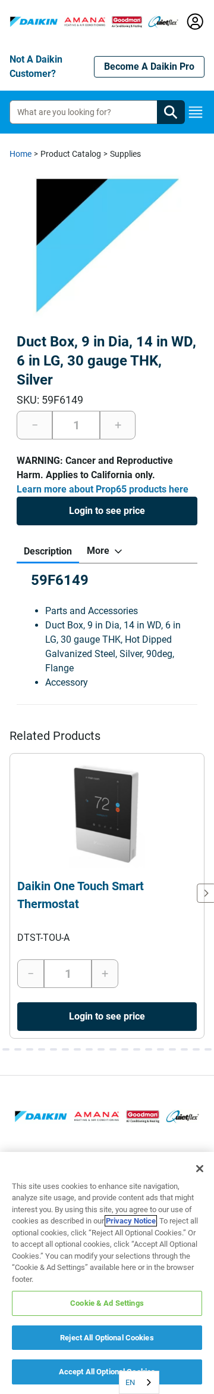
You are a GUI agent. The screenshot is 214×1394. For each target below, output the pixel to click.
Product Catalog (70, 154)
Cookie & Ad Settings (107, 1303)
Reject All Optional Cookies (107, 1337)
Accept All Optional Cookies (107, 1371)
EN (130, 1382)
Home (21, 154)
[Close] (200, 1169)
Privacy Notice (131, 1220)
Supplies (125, 154)
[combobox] (139, 1382)
